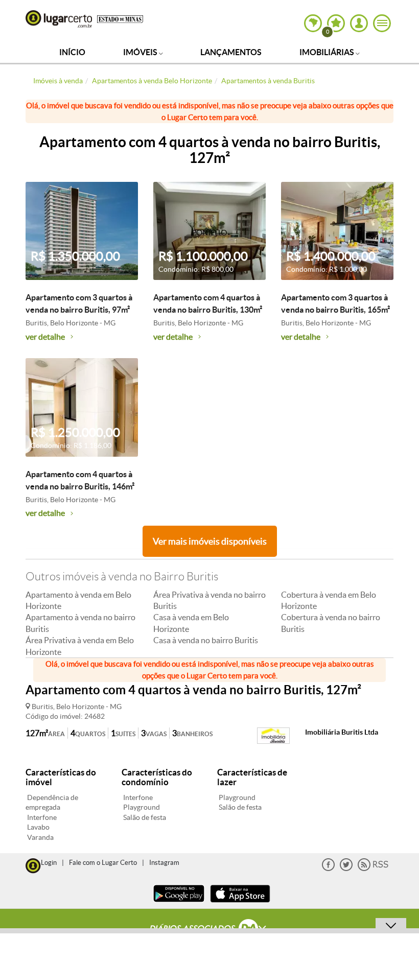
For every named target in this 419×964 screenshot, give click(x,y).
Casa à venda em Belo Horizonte (191, 623)
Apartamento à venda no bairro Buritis (80, 623)
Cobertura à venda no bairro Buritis (330, 623)
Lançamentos (231, 52)
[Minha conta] (359, 23)
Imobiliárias (327, 52)
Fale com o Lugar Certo (103, 862)
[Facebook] (328, 869)
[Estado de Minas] (120, 18)
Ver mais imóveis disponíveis (210, 541)
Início (72, 52)
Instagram (164, 862)
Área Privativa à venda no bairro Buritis (209, 600)
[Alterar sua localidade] (313, 23)
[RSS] (373, 869)
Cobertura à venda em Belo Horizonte (328, 600)
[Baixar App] (179, 903)
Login (49, 862)
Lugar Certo (59, 19)
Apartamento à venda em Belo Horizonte (78, 600)
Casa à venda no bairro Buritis (205, 640)
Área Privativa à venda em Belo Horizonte (80, 646)
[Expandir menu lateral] (382, 23)
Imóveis (141, 52)
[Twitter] (346, 869)
